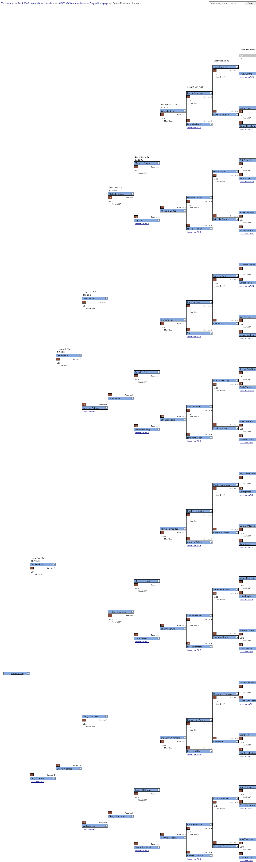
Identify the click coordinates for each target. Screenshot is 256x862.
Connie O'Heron (195, 855)
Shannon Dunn (246, 630)
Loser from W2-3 (246, 756)
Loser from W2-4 (246, 704)
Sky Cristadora (246, 421)
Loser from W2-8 (246, 495)
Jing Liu (138, 220)
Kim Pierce (244, 316)
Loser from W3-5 (194, 859)
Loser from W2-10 (247, 390)
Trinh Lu (191, 333)
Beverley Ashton (91, 407)
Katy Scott (244, 734)
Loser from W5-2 (89, 829)
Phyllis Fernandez (221, 484)
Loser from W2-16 (247, 77)
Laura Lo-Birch (194, 124)
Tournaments (7, 3)
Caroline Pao (245, 282)
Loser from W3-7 (194, 650)
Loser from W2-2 (246, 808)
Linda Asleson (89, 825)
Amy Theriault (246, 839)
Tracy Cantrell (246, 73)
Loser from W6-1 (37, 781)
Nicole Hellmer (194, 228)
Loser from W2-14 (247, 181)
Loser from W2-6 (246, 599)
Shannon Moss (246, 439)
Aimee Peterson (247, 578)
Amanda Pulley (194, 542)
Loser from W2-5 (246, 651)
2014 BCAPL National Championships (36, 3)
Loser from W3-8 (194, 545)
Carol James (245, 491)
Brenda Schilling (247, 369)
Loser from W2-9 (246, 442)
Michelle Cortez (247, 230)
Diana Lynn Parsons (222, 693)
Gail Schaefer (246, 160)
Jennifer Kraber (194, 437)
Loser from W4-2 (142, 850)
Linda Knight (245, 596)
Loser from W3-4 (194, 127)
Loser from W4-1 (142, 641)
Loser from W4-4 (142, 432)
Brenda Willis (193, 751)
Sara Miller (244, 178)
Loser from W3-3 (194, 232)
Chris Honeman (247, 805)
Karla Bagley (245, 543)
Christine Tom (246, 857)
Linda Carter (141, 638)
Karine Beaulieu (247, 126)
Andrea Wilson (246, 212)
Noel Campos (246, 787)
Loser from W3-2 (194, 336)
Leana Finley (245, 107)
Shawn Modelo (246, 334)
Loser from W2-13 (247, 233)
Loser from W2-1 (246, 860)
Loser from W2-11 (247, 338)
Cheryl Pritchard (143, 847)
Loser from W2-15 (247, 129)
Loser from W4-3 (142, 223)
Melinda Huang (142, 429)
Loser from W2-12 (247, 286)
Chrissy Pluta (245, 648)
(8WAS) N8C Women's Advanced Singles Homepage (83, 3)
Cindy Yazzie (245, 387)
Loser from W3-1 (194, 441)
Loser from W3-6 (194, 754)
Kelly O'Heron (37, 778)
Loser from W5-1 (89, 411)
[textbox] (227, 3)
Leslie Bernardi (194, 646)
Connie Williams (247, 525)
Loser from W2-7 (246, 547)
